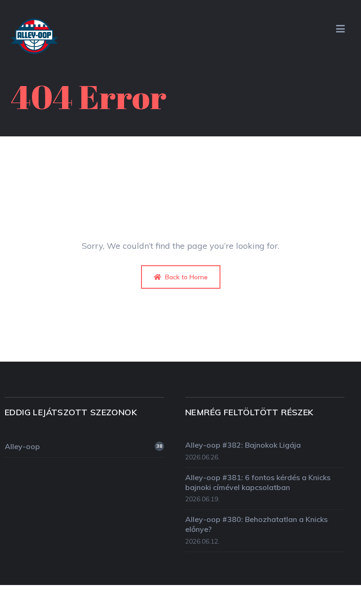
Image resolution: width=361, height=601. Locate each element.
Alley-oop (83, 446)
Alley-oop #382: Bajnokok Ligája (243, 445)
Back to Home (185, 277)
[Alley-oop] (34, 39)
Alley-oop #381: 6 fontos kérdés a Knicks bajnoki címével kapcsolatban (257, 482)
